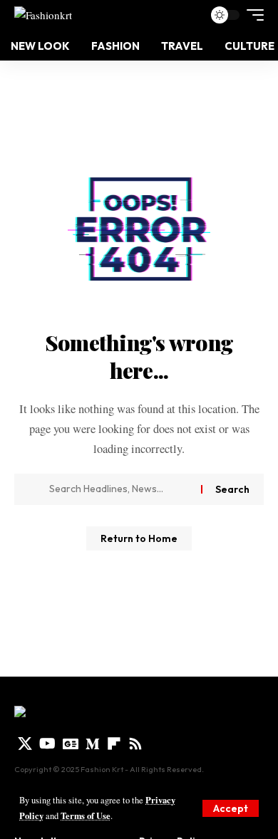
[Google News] (70, 743)
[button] (230, 808)
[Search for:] (119, 489)
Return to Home (139, 538)
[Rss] (135, 743)
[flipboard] (114, 743)
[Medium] (92, 743)
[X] (25, 743)
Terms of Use (85, 815)
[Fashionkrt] (43, 14)
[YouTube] (47, 743)
